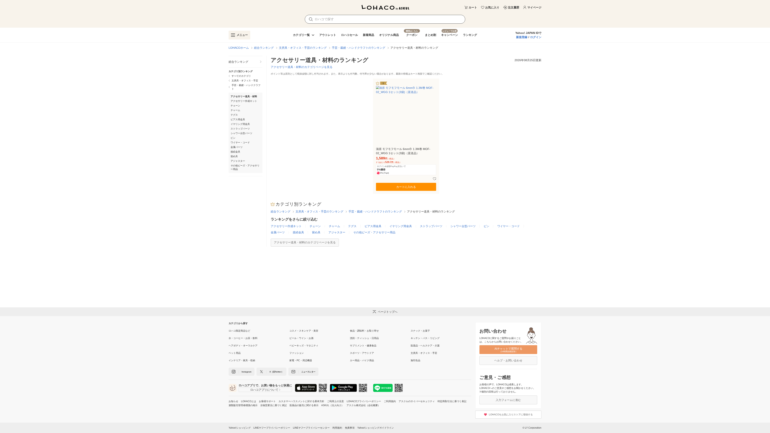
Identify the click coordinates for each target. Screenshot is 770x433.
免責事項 (350, 428)
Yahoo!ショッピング (240, 428)
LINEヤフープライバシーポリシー (271, 428)
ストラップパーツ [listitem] (240, 128)
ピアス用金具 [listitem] (238, 119)
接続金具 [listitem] (235, 151)
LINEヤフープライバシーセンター (311, 428)
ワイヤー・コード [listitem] (240, 142)
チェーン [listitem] (235, 105)
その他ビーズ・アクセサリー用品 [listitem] (245, 167)
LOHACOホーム (239, 47)
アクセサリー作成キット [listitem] (244, 101)
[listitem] (245, 62)
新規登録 (521, 37)
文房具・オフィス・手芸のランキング (303, 47)
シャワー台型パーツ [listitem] (241, 133)
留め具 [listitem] (234, 156)
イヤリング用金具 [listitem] (240, 124)
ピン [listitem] (233, 138)
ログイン (535, 37)
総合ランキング (264, 47)
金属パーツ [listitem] (237, 147)
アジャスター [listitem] (238, 161)
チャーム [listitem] (235, 110)
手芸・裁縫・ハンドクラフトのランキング (358, 47)
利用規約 (337, 428)
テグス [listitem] (234, 114)
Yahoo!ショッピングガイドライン (375, 428)
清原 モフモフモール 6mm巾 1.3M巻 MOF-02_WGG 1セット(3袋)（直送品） (403, 151)
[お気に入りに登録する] (434, 179)
